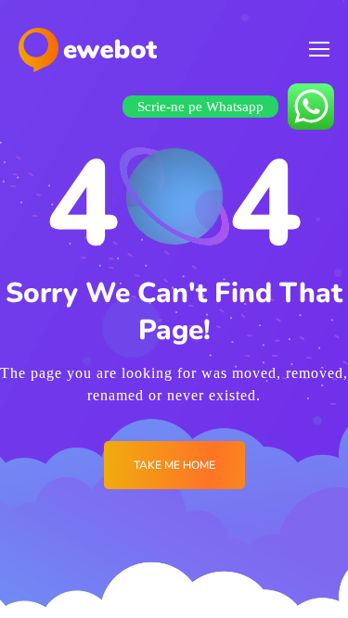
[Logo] (88, 50)
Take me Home (174, 465)
